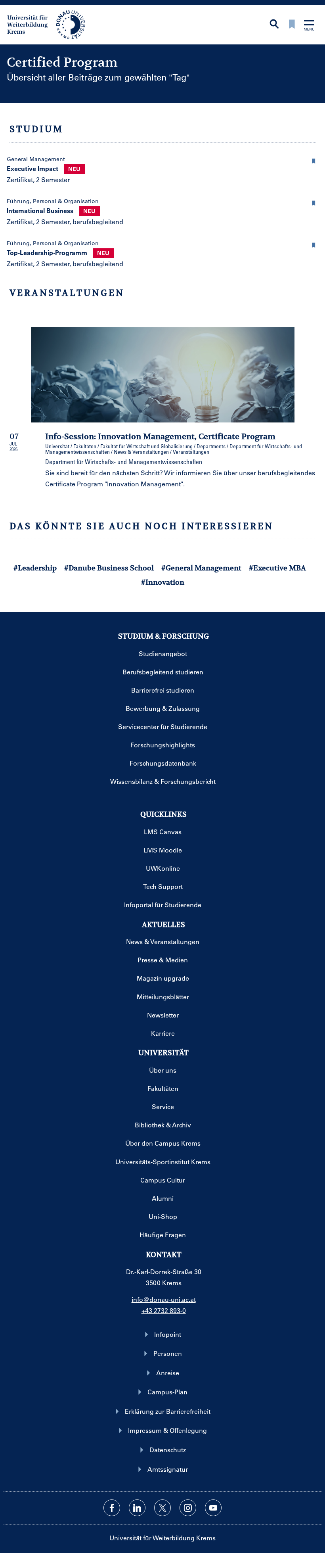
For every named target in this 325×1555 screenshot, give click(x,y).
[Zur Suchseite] (274, 25)
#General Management (201, 567)
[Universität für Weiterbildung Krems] (50, 23)
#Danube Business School (109, 567)
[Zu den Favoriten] (292, 25)
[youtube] (213, 1507)
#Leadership (35, 567)
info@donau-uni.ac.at (164, 1299)
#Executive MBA (277, 567)
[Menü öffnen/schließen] (309, 26)
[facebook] (111, 1507)
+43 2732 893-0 (163, 1310)
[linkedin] (137, 1507)
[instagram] (188, 1507)
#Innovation (162, 582)
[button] (314, 160)
